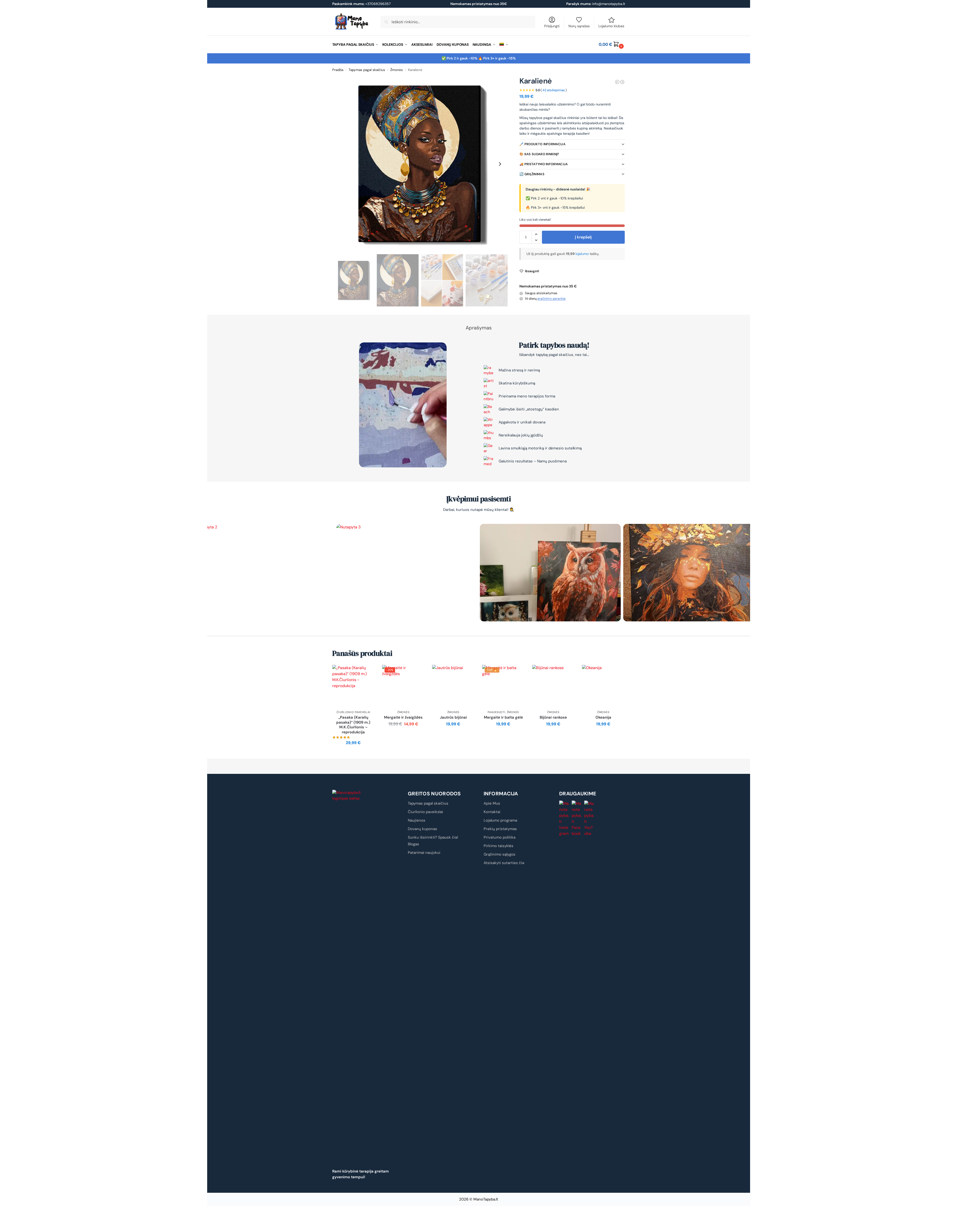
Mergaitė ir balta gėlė (503, 717)
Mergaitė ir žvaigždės (403, 717)
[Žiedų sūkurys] (617, 81)
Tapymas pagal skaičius (367, 70)
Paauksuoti (496, 712)
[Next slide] (500, 164)
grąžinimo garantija (551, 298)
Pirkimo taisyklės (498, 845)
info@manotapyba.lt (608, 3)
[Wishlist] (367, 672)
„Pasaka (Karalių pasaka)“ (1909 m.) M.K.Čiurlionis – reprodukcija (353, 725)
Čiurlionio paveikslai (354, 712)
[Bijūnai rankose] (553, 686)
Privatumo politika (499, 837)
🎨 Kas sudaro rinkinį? (539, 154)
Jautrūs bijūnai (453, 717)
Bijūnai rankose (553, 717)
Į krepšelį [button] (353, 754)
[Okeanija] (603, 686)
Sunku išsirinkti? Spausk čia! (433, 837)
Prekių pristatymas (500, 828)
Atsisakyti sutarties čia (504, 862)
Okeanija (603, 717)
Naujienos (416, 820)
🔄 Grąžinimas (531, 174)
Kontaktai (492, 811)
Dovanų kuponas (422, 828)
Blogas (413, 844)
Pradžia (337, 70)
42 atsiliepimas (553, 90)
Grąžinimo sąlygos (499, 854)
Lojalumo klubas (611, 26)
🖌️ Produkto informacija (542, 144)
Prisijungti (551, 26)
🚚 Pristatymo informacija (543, 164)
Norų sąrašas (579, 26)
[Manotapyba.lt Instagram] (564, 819)
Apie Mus (492, 803)
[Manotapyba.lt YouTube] (589, 819)
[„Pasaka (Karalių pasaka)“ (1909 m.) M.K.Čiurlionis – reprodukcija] (353, 686)
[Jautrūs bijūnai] (453, 686)
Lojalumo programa (500, 820)
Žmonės (396, 70)
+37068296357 (361, 3)
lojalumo (582, 253)
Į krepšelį (583, 237)
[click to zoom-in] (420, 163)
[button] (612, 44)
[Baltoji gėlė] (622, 81)
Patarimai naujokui (424, 852)
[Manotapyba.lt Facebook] (577, 819)
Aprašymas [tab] (479, 327)
